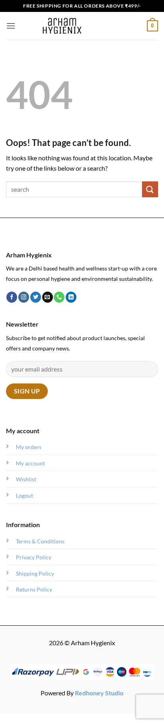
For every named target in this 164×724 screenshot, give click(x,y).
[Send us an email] (47, 297)
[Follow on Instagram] (23, 297)
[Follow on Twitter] (35, 297)
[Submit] (150, 189)
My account (30, 463)
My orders (28, 447)
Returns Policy (34, 589)
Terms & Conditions (40, 541)
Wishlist (26, 479)
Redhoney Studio (99, 693)
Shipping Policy (35, 573)
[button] (11, 25)
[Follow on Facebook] (11, 297)
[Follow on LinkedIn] (71, 297)
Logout (24, 495)
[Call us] (59, 297)
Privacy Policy (33, 557)
